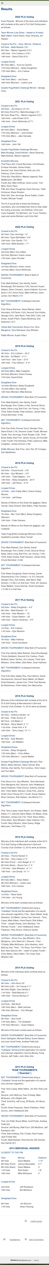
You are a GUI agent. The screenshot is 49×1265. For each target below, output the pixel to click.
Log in (36, 1260)
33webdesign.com (25, 1260)
